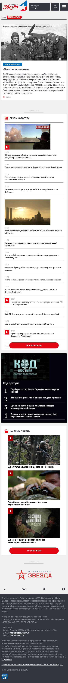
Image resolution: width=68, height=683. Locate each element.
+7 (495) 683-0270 (15, 635)
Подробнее (7, 659)
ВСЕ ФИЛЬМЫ (34, 550)
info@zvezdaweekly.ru (19, 633)
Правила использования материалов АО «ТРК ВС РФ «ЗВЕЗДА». (32, 664)
